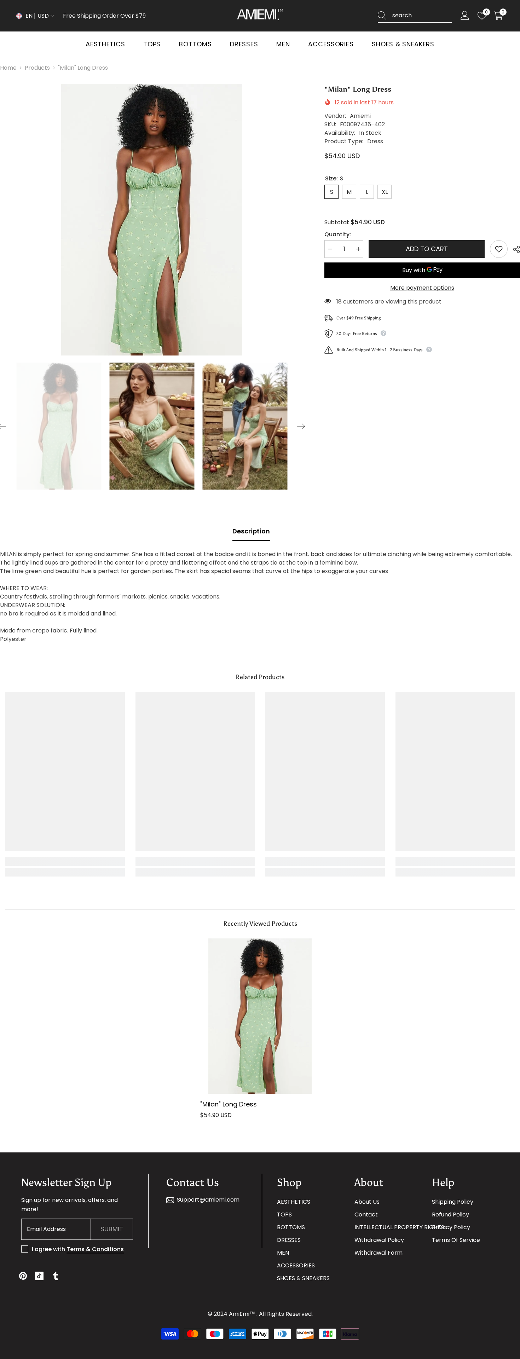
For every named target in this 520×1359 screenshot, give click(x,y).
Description (251, 531)
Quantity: (337, 234)
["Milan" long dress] (260, 1016)
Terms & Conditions (95, 1249)
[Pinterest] (23, 1276)
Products (37, 68)
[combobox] (422, 15)
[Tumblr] (55, 1276)
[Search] (415, 16)
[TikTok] (39, 1276)
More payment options (422, 288)
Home (8, 68)
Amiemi (360, 116)
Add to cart (427, 248)
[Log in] (465, 15)
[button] (301, 426)
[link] (65, 861)
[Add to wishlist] (499, 249)
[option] (152, 219)
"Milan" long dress (228, 1104)
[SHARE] (514, 249)
